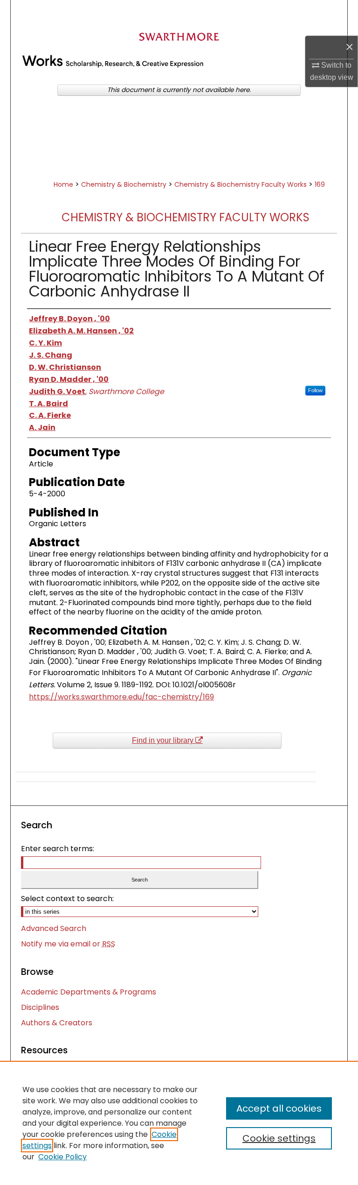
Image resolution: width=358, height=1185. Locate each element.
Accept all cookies (279, 1108)
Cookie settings (279, 1138)
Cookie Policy (62, 1156)
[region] (179, 1123)
